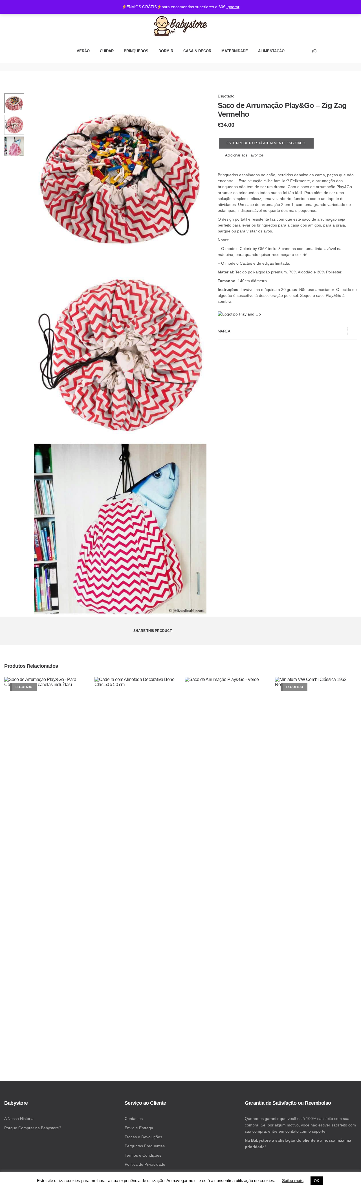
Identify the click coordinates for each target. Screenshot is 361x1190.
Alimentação (271, 51)
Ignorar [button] (232, 7)
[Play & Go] (239, 314)
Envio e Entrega (139, 1128)
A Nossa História (19, 1118)
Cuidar (107, 51)
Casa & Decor (197, 51)
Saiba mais (292, 1180)
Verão (83, 51)
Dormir (166, 51)
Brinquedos (136, 51)
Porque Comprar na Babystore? (32, 1128)
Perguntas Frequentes (145, 1146)
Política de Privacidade (145, 1164)
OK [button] (316, 1181)
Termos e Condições (143, 1155)
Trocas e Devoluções (143, 1137)
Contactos (134, 1118)
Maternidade (234, 51)
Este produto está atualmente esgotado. (266, 143)
